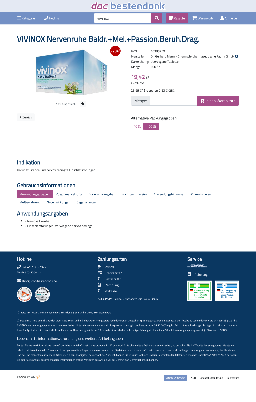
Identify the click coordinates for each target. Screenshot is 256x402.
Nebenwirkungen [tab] (58, 202)
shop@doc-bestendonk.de (39, 281)
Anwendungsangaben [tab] (35, 194)
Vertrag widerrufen (175, 377)
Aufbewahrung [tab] (30, 202)
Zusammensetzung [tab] (69, 194)
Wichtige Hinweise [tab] (134, 194)
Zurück (27, 117)
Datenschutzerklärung (211, 377)
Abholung (201, 275)
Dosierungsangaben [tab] (101, 194)
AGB (193, 377)
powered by (23, 376)
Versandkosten (48, 312)
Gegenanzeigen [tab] (87, 202)
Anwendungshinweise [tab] (168, 194)
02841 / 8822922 (31, 269)
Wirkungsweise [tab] (200, 194)
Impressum (233, 377)
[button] (27, 18)
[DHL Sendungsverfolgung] (213, 266)
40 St (137, 126)
